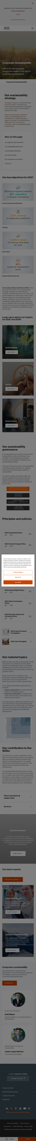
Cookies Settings (18, 572)
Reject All (18, 577)
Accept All (18, 582)
